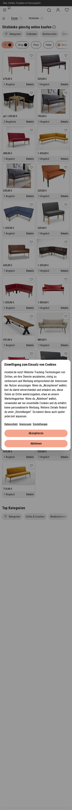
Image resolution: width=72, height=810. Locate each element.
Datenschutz (11, 424)
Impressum (25, 424)
